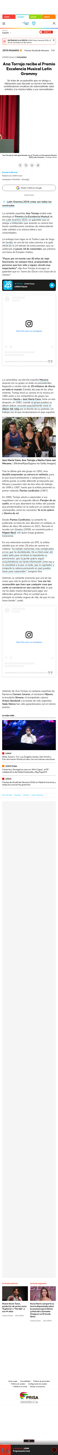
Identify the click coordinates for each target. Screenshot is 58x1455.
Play (54, 1450)
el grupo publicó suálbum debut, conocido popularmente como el (27, 405)
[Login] (54, 23)
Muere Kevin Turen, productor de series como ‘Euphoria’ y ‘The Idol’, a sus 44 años (14, 1307)
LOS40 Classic (8, 57)
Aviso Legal (12, 1381)
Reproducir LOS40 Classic (52, 285)
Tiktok (18, 1331)
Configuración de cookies (37, 1384)
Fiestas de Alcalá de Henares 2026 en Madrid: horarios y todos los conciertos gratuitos (29, 783)
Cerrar (54, 40)
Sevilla (9, 242)
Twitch (40, 1331)
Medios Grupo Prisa (29, 1402)
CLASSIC (20, 17)
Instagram (13, 1331)
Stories (45, 1331)
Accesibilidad (25, 1381)
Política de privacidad (41, 1381)
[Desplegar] (29, 1441)
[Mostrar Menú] (3, 23)
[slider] (29, 1444)
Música (26, 795)
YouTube (23, 1331)
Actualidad (21, 57)
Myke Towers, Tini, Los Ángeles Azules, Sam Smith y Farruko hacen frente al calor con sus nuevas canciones (28, 757)
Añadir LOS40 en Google (31, 188)
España (5, 33)
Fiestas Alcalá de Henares (36, 50)
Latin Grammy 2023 (16, 219)
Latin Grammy (37, 795)
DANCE (33, 17)
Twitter (26, 165)
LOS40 (6, 17)
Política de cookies (18, 1384)
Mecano (17, 795)
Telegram (37, 165)
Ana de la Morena (9, 172)
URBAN (47, 17)
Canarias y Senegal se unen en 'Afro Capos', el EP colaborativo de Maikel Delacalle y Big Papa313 (25, 770)
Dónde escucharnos (37, 1387)
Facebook (20, 165)
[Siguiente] (54, 50)
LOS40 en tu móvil (20, 1387)
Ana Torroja (7, 795)
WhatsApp (32, 165)
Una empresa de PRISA (29, 1395)
